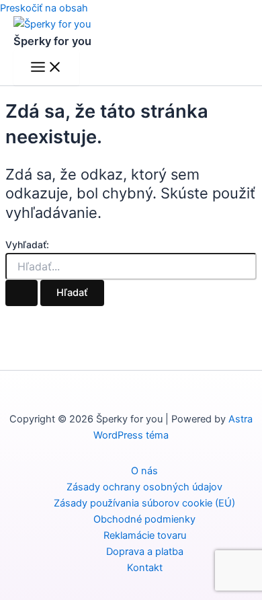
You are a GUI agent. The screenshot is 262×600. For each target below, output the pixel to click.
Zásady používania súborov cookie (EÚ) (144, 503)
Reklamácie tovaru (144, 535)
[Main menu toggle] (46, 67)
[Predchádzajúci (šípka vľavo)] (23, 300)
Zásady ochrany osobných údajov (144, 487)
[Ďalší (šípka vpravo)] (238, 300)
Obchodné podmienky (144, 519)
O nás (144, 471)
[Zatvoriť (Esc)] (217, 15)
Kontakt (145, 568)
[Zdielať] (188, 15)
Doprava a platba (144, 552)
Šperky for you (52, 41)
